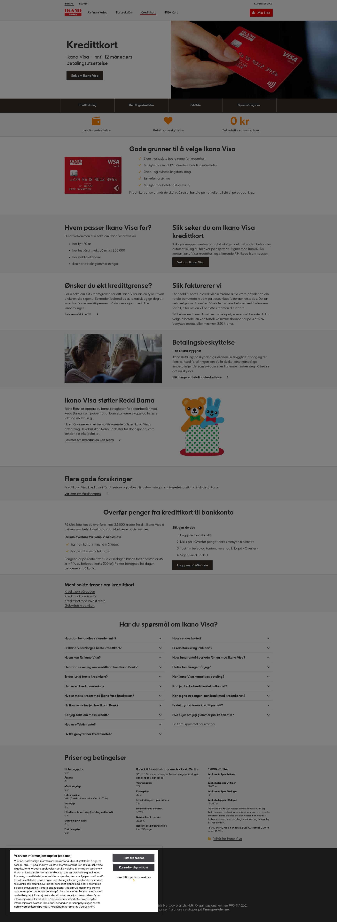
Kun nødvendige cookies (133, 867)
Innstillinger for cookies (133, 877)
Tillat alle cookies (133, 857)
